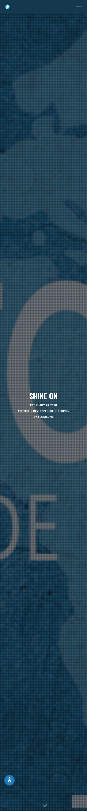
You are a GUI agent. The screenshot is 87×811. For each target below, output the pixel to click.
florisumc (46, 417)
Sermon (63, 411)
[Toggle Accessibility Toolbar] (9, 780)
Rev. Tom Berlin (44, 411)
